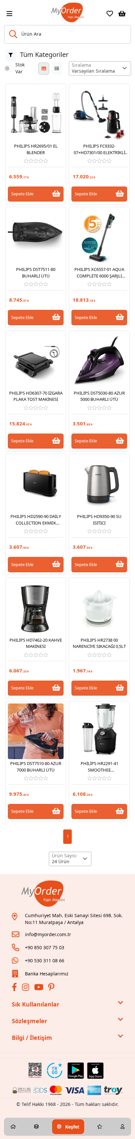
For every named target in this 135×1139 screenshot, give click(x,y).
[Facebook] (15, 988)
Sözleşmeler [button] (29, 1021)
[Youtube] (39, 988)
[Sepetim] (122, 14)
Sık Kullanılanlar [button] (35, 1004)
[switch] (8, 68)
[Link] (67, 12)
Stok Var (20, 68)
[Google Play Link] (76, 1070)
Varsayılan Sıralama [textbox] (93, 71)
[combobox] (100, 68)
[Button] (10, 55)
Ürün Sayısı (64, 855)
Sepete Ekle (22, 194)
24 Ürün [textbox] (60, 861)
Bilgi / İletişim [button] (32, 1037)
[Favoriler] (109, 14)
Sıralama (81, 65)
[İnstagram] (26, 988)
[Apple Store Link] (95, 1070)
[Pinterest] (52, 988)
